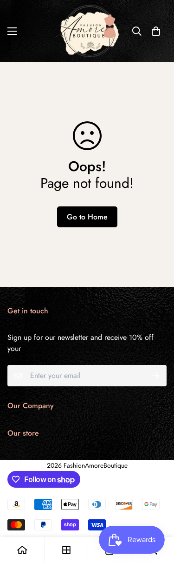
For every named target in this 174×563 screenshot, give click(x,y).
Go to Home (87, 217)
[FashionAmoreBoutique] (87, 31)
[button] (156, 31)
